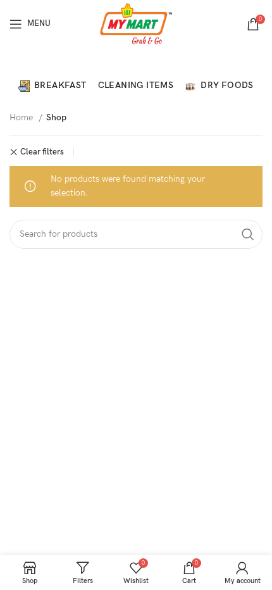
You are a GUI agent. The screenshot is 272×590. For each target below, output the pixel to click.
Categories (131, 63)
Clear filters (42, 152)
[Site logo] (136, 23)
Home (22, 117)
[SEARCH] (248, 234)
